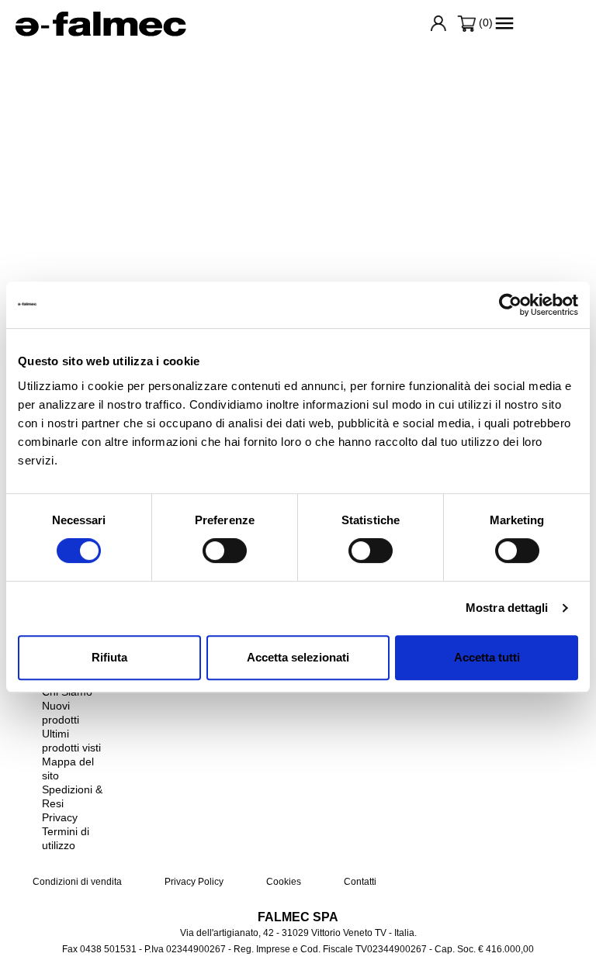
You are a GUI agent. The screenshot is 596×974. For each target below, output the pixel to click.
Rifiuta (109, 657)
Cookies (282, 881)
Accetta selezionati (298, 657)
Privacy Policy (193, 881)
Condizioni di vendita (77, 881)
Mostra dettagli (507, 607)
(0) (484, 22)
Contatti (358, 881)
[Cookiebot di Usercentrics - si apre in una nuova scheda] (510, 304)
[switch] (225, 550)
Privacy (60, 817)
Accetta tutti (487, 657)
